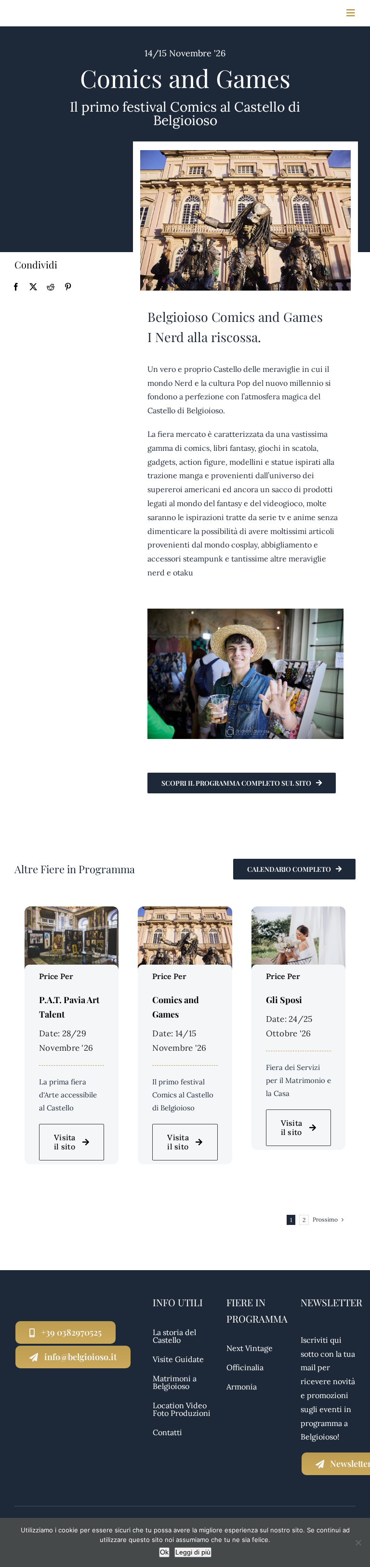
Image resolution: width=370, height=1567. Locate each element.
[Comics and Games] (185, 913)
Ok (164, 1552)
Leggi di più (193, 1552)
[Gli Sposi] (298, 913)
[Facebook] (16, 287)
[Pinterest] (68, 287)
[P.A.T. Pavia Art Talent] (72, 913)
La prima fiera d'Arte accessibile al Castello (68, 1094)
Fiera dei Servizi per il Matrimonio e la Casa (298, 1080)
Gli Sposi (284, 1000)
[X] (33, 287)
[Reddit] (50, 287)
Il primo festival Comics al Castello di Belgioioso (182, 1094)
